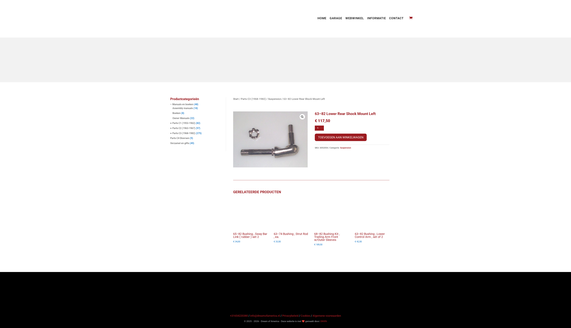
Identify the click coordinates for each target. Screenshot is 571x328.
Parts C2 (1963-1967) (183, 128)
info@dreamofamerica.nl (265, 315)
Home (321, 18)
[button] (302, 116)
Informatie (376, 18)
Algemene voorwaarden (327, 315)
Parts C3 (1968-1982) (183, 133)
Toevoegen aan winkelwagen (340, 137)
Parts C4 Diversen (179, 138)
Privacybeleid (290, 315)
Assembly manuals (182, 108)
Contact (396, 18)
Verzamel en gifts (179, 143)
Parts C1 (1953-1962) (183, 123)
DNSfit (323, 321)
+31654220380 (239, 315)
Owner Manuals (180, 118)
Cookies (305, 315)
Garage (336, 18)
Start (236, 99)
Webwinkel (354, 18)
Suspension (274, 99)
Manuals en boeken (182, 104)
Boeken (176, 113)
